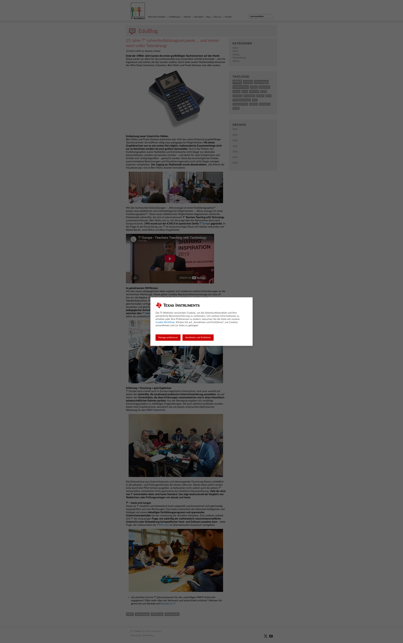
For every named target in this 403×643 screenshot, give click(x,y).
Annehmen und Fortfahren (198, 337)
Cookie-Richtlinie (165, 322)
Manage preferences (168, 337)
